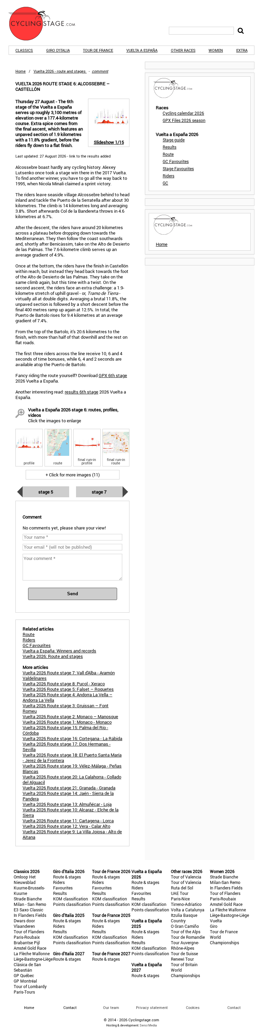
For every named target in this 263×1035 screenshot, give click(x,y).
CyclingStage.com (46, 23)
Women (216, 50)
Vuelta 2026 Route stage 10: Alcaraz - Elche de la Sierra (70, 812)
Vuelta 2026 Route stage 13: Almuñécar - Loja (67, 804)
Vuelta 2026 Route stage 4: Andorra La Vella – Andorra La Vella (67, 697)
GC (165, 183)
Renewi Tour (182, 959)
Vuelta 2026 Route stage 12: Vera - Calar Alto (66, 826)
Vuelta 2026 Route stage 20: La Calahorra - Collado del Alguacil (72, 779)
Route (168, 154)
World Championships (185, 972)
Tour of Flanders (29, 931)
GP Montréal (25, 981)
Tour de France (98, 50)
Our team (111, 1007)
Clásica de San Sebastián (27, 967)
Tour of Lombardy (30, 986)
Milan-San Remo (225, 882)
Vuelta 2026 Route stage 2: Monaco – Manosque (70, 716)
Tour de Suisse (184, 953)
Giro (213, 926)
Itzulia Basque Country (184, 917)
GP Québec (24, 975)
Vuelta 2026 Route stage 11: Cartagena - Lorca (68, 821)
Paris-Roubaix (27, 937)
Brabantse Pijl (27, 942)
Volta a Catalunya (187, 909)
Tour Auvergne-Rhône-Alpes (185, 945)
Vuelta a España (142, 50)
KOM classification (70, 898)
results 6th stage (81, 392)
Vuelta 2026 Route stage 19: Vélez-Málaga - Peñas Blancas (72, 768)
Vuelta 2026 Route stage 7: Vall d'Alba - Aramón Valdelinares (69, 675)
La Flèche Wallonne (32, 953)
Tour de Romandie (188, 937)
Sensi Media (148, 1025)
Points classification (72, 904)
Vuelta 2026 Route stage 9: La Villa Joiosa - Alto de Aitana (72, 834)
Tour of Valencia (186, 877)
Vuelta (216, 920)
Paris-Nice (180, 898)
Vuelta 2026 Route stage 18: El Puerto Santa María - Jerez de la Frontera (72, 757)
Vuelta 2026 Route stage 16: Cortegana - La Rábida (72, 738)
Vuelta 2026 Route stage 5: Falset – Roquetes (68, 689)
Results (169, 147)
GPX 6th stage (113, 375)
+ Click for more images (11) (73, 475)
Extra (242, 50)
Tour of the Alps (185, 931)
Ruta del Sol (182, 887)
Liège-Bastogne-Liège (33, 959)
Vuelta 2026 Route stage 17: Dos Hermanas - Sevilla (67, 746)
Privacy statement (152, 1007)
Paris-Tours (24, 992)
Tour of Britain (184, 964)
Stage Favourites (178, 168)
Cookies (193, 1007)
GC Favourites (176, 161)
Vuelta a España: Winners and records (59, 651)
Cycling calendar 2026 (183, 113)
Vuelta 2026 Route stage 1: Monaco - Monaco (67, 722)
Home (20, 71)
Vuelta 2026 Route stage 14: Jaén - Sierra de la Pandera (68, 796)
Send (72, 593)
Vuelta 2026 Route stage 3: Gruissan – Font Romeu (66, 708)
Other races (183, 50)
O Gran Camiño (185, 926)
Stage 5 (45, 492)
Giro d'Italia (58, 50)
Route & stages (67, 877)
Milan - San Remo (30, 904)
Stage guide (174, 139)
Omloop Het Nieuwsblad (25, 879)
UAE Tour (179, 893)
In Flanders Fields (30, 915)
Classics (24, 50)
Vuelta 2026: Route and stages (53, 656)
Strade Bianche (28, 898)
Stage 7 (99, 492)
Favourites (63, 887)
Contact (234, 1007)
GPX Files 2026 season (184, 120)
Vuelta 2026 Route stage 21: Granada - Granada (69, 788)
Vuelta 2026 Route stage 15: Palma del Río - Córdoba (65, 730)
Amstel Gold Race (30, 948)
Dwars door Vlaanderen (24, 923)
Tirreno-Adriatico (186, 904)
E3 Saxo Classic (28, 909)
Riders (168, 175)
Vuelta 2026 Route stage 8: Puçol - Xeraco (64, 684)
